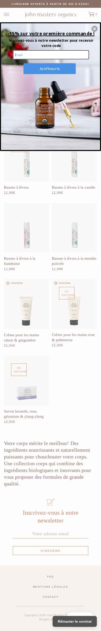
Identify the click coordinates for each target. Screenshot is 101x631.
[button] (94, 29)
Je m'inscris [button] (49, 68)
